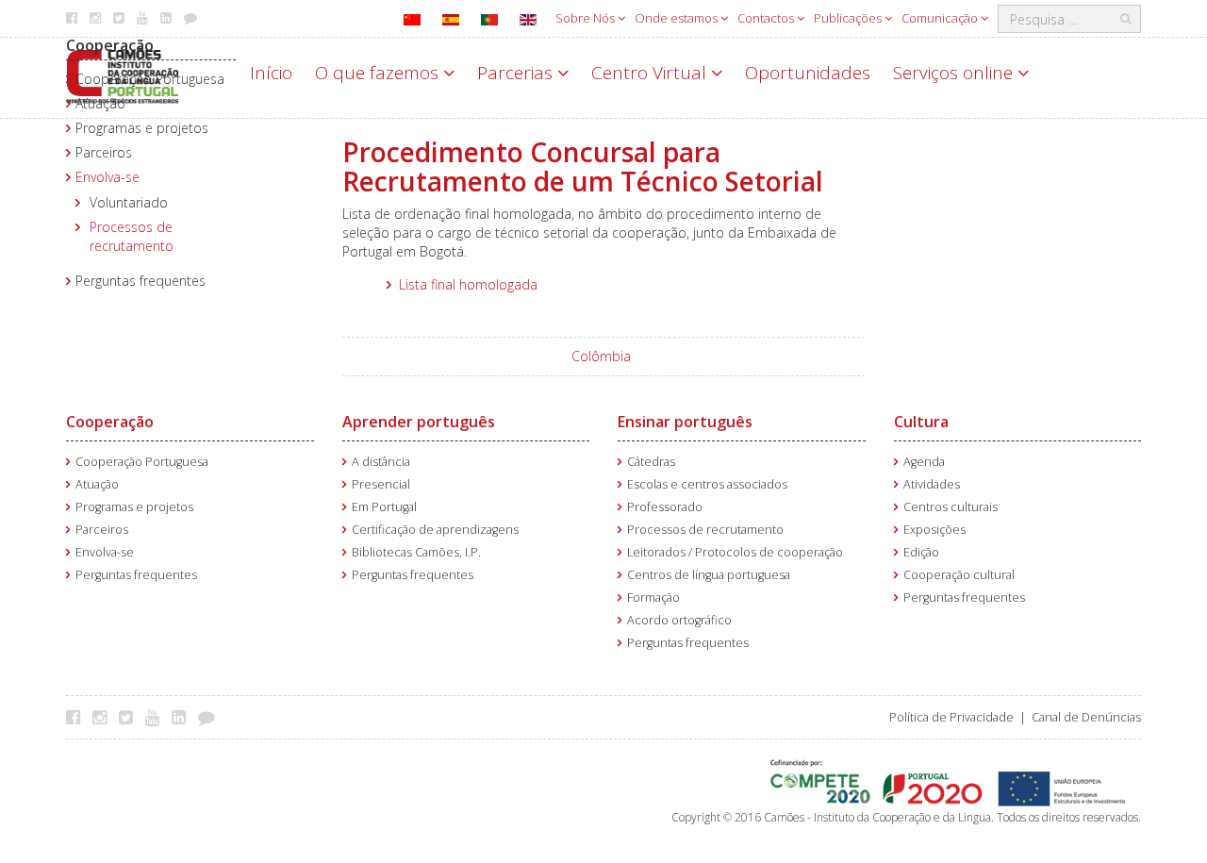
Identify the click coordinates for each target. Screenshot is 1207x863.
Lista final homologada (468, 284)
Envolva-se (107, 177)
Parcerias (517, 72)
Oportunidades (807, 72)
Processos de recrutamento (132, 236)
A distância (381, 462)
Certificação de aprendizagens (435, 530)
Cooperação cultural (959, 575)
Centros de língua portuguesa (708, 575)
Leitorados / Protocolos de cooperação (735, 552)
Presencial (381, 484)
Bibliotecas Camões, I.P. (416, 552)
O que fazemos (379, 72)
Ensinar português (685, 421)
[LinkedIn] (183, 716)
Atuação (100, 103)
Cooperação (110, 45)
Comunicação (941, 17)
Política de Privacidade (951, 717)
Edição (921, 552)
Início (271, 72)
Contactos (767, 17)
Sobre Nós (586, 17)
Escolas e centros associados (707, 484)
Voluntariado (129, 202)
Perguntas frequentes (140, 281)
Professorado (665, 507)
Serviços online (955, 72)
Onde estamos (677, 17)
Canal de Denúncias (1086, 717)
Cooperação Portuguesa (149, 79)
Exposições (934, 530)
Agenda (924, 462)
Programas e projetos (141, 128)
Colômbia (601, 356)
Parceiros (103, 152)
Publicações (849, 17)
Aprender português (418, 421)
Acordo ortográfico (679, 620)
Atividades (931, 484)
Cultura (921, 421)
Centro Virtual (651, 72)
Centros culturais (950, 507)
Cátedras (651, 462)
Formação (653, 597)
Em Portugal (384, 507)
